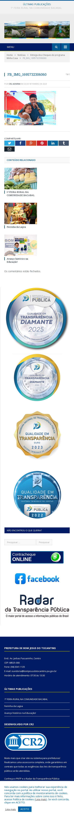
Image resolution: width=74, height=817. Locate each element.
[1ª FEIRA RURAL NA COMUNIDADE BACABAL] (20, 178)
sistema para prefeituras (47, 758)
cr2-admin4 (14, 84)
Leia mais (40, 799)
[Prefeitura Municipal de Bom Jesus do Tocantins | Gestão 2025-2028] (37, 29)
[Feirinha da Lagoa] (20, 213)
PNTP (19, 778)
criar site (25, 758)
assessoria (28, 762)
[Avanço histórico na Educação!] (20, 245)
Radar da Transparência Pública (42, 778)
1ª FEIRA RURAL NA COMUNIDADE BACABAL (21, 194)
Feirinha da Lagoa (36, 7)
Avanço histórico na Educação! (17, 260)
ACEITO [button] (24, 809)
